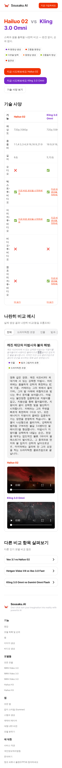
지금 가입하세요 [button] (48, 5)
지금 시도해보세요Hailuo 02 (22, 71)
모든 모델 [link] (8, 662)
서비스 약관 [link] (9, 745)
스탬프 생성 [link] (9, 715)
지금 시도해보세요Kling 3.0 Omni (25, 80)
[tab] (9, 332)
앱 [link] (5, 637)
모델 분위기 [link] (9, 731)
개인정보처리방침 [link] (12, 751)
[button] (31, 559)
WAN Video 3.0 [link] (11, 668)
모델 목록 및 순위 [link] (12, 632)
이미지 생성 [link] (9, 643)
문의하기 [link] (8, 756)
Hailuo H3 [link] (9, 684)
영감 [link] (6, 626)
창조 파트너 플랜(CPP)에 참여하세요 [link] (21, 762)
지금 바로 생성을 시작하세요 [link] (30, 192)
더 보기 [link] (17, 302)
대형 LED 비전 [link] (10, 726)
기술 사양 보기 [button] (15, 89)
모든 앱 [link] (7, 704)
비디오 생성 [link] (9, 648)
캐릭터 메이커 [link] (10, 720)
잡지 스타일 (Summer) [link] (14, 709)
